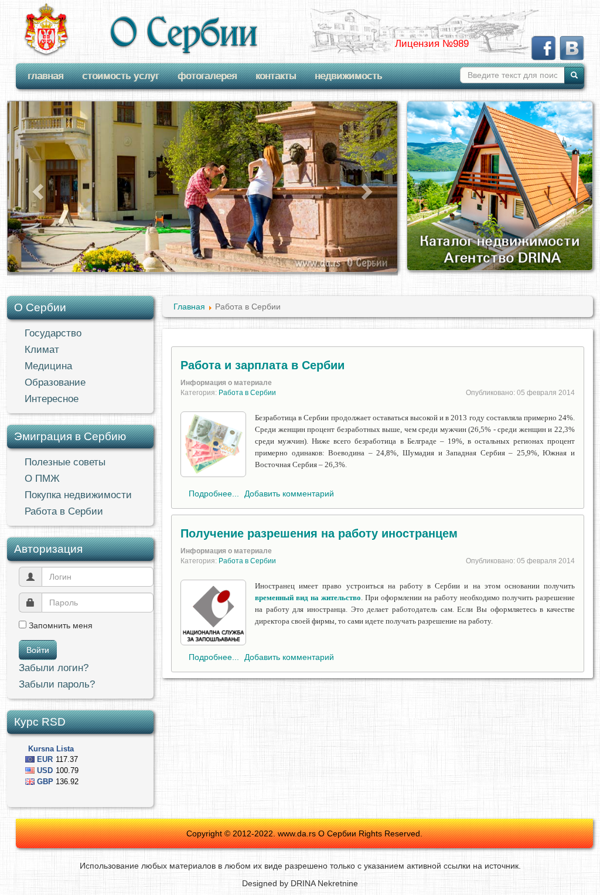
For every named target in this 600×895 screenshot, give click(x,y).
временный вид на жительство (308, 597)
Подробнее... (214, 493)
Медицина (48, 366)
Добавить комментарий (289, 493)
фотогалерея (207, 75)
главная (45, 75)
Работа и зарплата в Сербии (262, 365)
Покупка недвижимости (78, 495)
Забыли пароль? (57, 684)
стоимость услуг (120, 75)
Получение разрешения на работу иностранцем (319, 533)
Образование (55, 382)
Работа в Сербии (64, 511)
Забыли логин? (53, 667)
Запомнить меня (59, 625)
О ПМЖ (42, 478)
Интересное (52, 398)
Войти (37, 650)
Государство (53, 333)
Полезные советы (65, 462)
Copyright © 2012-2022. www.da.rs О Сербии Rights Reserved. (304, 833)
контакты (275, 75)
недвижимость (348, 75)
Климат (42, 349)
